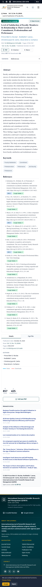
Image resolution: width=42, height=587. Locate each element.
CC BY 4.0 (18, 484)
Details (11, 336)
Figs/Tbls (31, 336)
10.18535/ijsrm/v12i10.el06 (12, 43)
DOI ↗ (9, 193)
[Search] (27, 7)
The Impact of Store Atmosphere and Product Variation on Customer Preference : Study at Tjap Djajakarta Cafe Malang (20, 467)
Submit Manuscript (28, 544)
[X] (3, 1)
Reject (14, 584)
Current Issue (6, 547)
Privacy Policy (6, 580)
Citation (16, 50)
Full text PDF (22, 399)
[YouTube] (18, 571)
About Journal (6, 555)
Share (28, 50)
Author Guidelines (28, 547)
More (37, 1)
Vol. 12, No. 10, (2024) (15, 13)
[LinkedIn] (10, 1)
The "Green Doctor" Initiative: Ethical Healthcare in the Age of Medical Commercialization (20, 450)
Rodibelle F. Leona (25, 37)
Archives (4, 550)
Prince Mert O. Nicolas (9, 37)
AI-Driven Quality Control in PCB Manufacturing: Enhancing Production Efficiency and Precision (19, 419)
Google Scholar (29, 513)
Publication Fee (27, 550)
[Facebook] (6, 1)
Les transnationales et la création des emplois (19, 435)
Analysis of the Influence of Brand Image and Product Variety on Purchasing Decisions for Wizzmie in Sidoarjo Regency (18, 428)
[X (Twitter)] (9, 571)
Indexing (25, 555)
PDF (6, 50)
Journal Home (6, 544)
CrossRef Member (11, 513)
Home (5, 13)
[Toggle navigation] (38, 7)
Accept (6, 584)
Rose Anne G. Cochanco (29, 40)
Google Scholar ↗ (18, 193)
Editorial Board (6, 553)
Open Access (26, 553)
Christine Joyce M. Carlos (10, 40)
